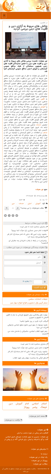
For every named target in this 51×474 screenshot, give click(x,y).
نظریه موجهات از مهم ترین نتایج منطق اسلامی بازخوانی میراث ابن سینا (27, 326)
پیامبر (34, 407)
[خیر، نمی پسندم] (7, 208)
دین (13, 203)
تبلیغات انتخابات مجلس (38, 299)
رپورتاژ (26, 407)
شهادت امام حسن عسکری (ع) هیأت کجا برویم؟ (29, 230)
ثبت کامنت (39, 287)
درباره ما (44, 453)
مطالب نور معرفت (40, 464)
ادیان (29, 203)
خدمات (38, 125)
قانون (42, 99)
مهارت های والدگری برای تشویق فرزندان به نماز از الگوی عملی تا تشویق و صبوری (26, 316)
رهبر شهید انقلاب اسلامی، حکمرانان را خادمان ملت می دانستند (27, 332)
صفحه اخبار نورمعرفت (37, 416)
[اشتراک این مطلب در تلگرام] (16, 215)
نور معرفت (42, 8)
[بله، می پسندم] (18, 208)
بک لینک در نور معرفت (38, 457)
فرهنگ (43, 407)
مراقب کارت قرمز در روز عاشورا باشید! (33, 321)
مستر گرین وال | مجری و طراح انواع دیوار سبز (28, 302)
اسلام (44, 403)
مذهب (44, 132)
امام (27, 403)
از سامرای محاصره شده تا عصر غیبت (33, 227)
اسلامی (35, 403)
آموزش (42, 107)
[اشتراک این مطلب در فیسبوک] (13, 215)
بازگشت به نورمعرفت (13, 420)
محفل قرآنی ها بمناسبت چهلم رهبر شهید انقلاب (30, 358)
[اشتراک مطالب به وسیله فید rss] (5, 215)
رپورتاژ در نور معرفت (39, 460)
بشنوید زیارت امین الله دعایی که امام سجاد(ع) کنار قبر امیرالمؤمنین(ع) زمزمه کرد (27, 235)
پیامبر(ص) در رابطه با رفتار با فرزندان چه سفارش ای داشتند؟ (28, 241)
